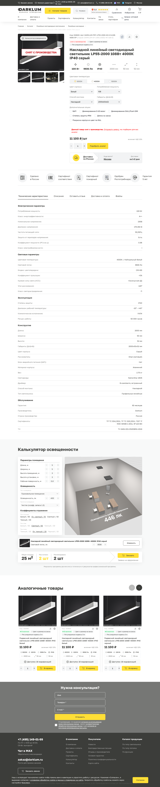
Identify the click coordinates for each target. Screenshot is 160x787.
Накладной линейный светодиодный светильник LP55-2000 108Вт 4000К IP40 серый (69, 541)
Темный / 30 (25, 520)
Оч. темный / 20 (39, 531)
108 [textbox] (99, 92)
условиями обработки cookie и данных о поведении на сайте (56, 780)
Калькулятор (78, 18)
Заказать (130, 555)
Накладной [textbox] (75, 102)
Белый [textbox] (73, 92)
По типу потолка (129, 748)
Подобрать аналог (98, 146)
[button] (61, 77)
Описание (59, 196)
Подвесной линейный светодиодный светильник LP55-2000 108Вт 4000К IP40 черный (122, 640)
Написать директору (45, 3)
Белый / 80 (25, 517)
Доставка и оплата (100, 196)
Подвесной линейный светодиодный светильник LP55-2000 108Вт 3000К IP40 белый (38, 640)
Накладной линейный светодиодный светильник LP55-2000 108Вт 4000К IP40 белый (80, 640)
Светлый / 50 (53, 517)
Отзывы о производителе (99, 752)
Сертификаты (64, 18)
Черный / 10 (53, 531)
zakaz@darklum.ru (87, 3)
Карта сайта (93, 763)
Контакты (91, 18)
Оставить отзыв (77, 196)
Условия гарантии (96, 756)
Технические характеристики (33, 196)
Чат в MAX (25, 750)
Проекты (51, 18)
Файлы (119, 196)
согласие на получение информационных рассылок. (77, 727)
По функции (127, 752)
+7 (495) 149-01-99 (105, 3)
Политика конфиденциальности (102, 759)
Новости (92, 744)
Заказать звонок (27, 3)
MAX (118, 3)
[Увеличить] (84, 146)
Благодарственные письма (99, 748)
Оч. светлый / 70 (39, 517)
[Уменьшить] (71, 146)
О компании (71, 744)
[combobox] (82, 91)
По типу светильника (131, 744)
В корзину (48, 668)
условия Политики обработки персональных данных (78, 725)
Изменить (131, 543)
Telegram (128, 3)
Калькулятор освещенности (35, 38)
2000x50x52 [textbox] (103, 102)
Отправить (80, 717)
